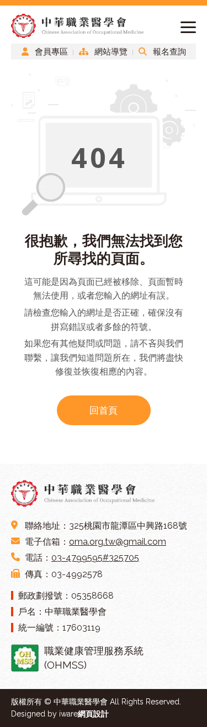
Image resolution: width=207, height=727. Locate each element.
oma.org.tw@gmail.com (117, 541)
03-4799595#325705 (95, 557)
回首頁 (103, 410)
